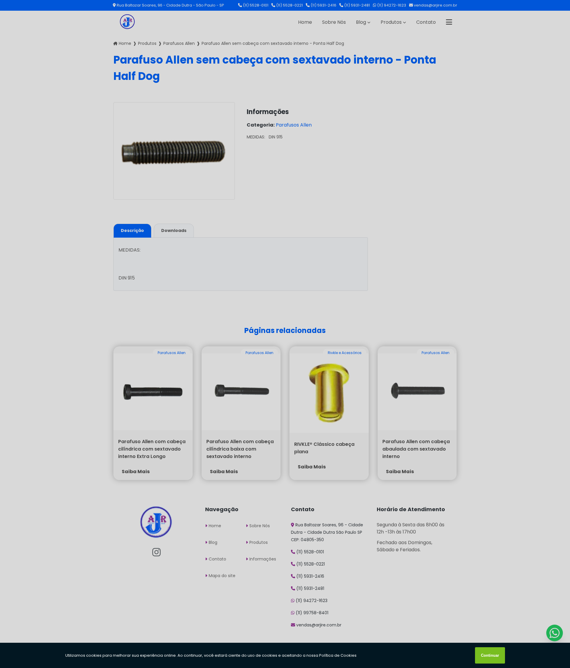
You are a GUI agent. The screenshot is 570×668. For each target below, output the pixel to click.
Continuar (490, 655)
